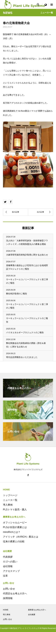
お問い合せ (9, 589)
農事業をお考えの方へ (37, 610)
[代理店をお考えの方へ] (28, 396)
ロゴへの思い (10, 561)
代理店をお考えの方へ (15, 593)
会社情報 (8, 566)
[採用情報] (28, 418)
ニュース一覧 (10, 500)
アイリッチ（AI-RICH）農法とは (20, 536)
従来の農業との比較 (13, 541)
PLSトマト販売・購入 (15, 509)
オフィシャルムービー (15, 522)
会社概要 (31, 615)
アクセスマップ (11, 571)
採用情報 (8, 598)
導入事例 (8, 505)
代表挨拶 (8, 557)
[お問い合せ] (28, 439)
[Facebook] (28, 475)
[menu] (46, 4)
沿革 (5, 575)
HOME (5, 610)
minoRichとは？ (11, 532)
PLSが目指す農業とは (15, 527)
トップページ (10, 495)
